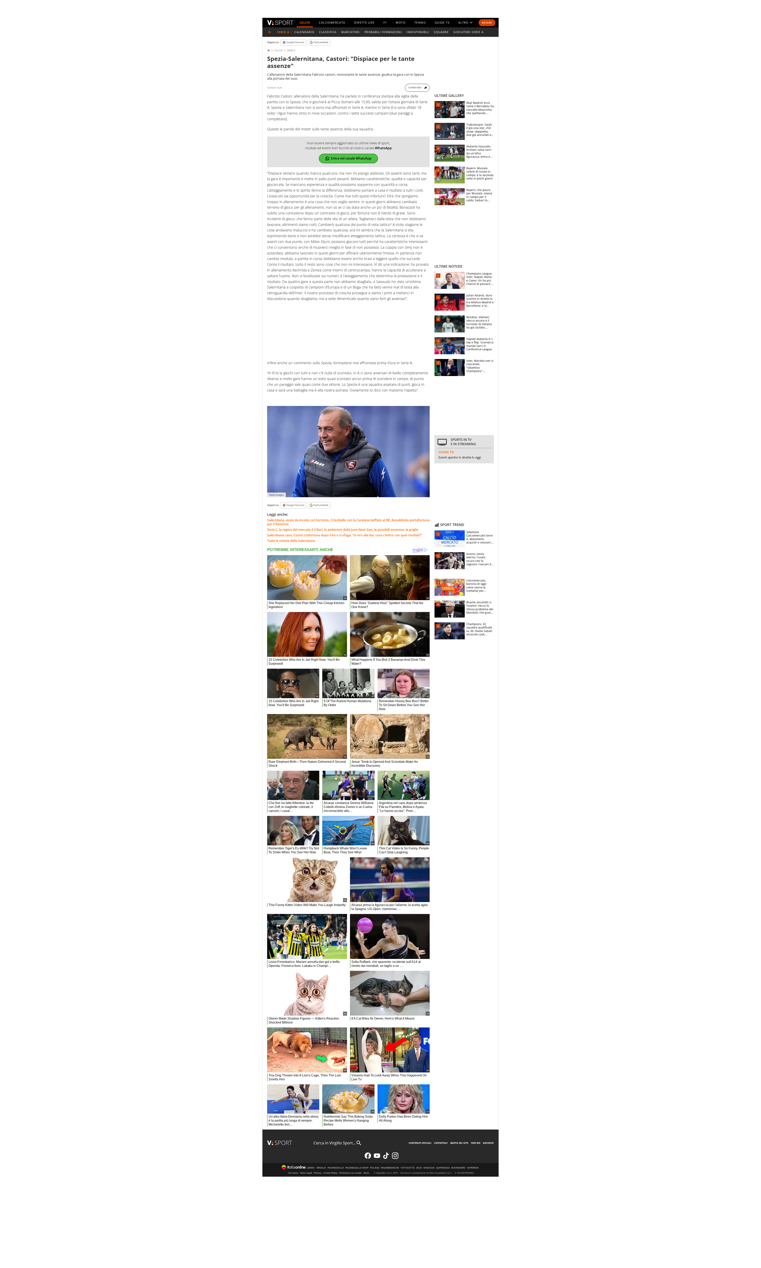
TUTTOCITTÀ (408, 1168)
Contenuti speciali (420, 1142)
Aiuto (366, 1173)
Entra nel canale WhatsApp (351, 158)
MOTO (400, 22)
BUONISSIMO (458, 1168)
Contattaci (441, 1142)
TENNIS (420, 22)
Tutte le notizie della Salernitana (291, 541)
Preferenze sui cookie (350, 1173)
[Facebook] (368, 1158)
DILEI (419, 1168)
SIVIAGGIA (429, 1168)
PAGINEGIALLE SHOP (356, 1168)
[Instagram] (395, 1158)
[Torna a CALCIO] (269, 32)
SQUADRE (441, 32)
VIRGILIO (321, 1168)
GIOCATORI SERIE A (468, 32)
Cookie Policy (330, 1173)
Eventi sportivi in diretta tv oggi (460, 457)
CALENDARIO (304, 32)
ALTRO (463, 22)
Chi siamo (293, 1173)
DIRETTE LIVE (364, 22)
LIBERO (310, 1168)
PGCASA (374, 1168)
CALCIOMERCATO (332, 22)
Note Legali (306, 1173)
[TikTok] (386, 1158)
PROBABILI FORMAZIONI (383, 32)
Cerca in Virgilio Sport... (335, 1143)
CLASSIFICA (328, 32)
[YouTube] (377, 1158)
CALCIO (304, 22)
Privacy (317, 1173)
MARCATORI (350, 32)
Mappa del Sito (459, 1142)
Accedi (487, 22)
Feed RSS (475, 1142)
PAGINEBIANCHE (390, 1168)
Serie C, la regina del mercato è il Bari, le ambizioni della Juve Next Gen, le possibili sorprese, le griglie (342, 529)
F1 (385, 22)
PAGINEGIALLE (336, 1168)
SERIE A (291, 50)
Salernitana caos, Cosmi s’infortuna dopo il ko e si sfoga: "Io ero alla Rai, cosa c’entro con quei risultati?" (344, 535)
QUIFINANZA (443, 1168)
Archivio (488, 1142)
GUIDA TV (442, 22)
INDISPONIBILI (418, 32)
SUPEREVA (473, 1168)
